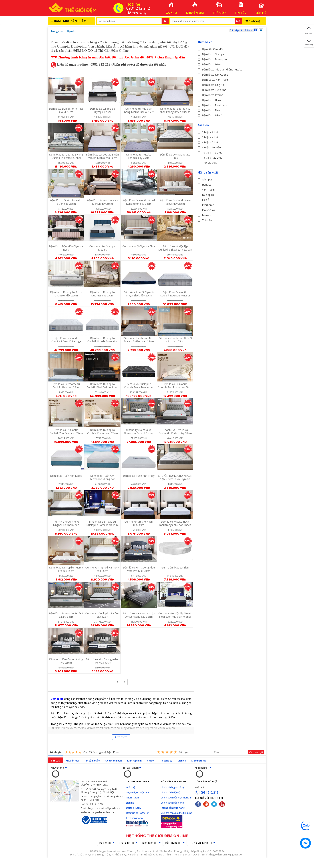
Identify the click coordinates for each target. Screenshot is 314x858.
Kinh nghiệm (134, 760)
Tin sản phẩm (92, 760)
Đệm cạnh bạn (113, 760)
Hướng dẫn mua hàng (172, 807)
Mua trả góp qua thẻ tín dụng (176, 812)
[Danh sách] (261, 30)
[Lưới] (255, 30)
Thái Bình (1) (126, 842)
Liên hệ (130, 802)
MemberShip (198, 760)
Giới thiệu (131, 787)
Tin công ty (165, 760)
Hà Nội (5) (105, 842)
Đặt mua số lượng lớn (137, 812)
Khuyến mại (72, 760)
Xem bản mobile (135, 818)
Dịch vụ (182, 760)
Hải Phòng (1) (173, 842)
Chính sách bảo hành (172, 802)
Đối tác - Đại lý (133, 807)
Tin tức (55, 760)
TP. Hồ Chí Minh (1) (200, 842)
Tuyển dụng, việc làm (137, 792)
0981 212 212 (209, 792)
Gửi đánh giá (256, 752)
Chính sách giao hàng (172, 787)
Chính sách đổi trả (170, 792)
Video (150, 760)
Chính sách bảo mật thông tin (176, 797)
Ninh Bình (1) (149, 842)
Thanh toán (132, 797)
